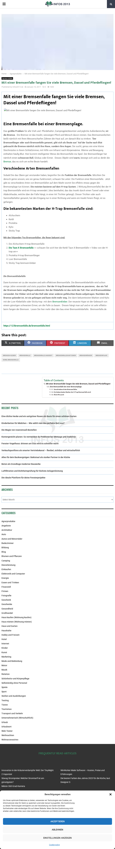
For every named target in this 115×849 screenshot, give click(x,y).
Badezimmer (7, 543)
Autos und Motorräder (11, 539)
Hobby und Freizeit (10, 635)
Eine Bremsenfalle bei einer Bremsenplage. (66, 387)
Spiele (4, 687)
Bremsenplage (101, 355)
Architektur (6, 530)
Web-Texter (7, 731)
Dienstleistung (8, 565)
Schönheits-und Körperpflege (15, 678)
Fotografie (6, 595)
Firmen (4, 591)
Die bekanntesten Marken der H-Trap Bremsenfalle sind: (72, 392)
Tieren (4, 705)
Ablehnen (57, 829)
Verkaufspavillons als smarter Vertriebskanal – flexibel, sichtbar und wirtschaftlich (40, 450)
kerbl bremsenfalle (11, 360)
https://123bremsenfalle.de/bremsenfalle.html (26, 325)
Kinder (4, 648)
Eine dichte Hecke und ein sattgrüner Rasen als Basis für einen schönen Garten (39, 416)
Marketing (6, 657)
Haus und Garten (9, 626)
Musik (4, 670)
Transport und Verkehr (12, 713)
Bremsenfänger (86, 355)
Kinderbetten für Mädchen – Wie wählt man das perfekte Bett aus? (33, 423)
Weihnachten (7, 735)
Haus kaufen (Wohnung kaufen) (16, 617)
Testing (5, 700)
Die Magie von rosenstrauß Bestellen (19, 430)
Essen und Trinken (10, 582)
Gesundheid (7, 608)
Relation (5, 674)
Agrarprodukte (7, 78)
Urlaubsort (6, 726)
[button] (110, 794)
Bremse (7, 161)
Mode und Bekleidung (11, 661)
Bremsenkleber (59, 301)
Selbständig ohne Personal (14, 683)
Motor (4, 665)
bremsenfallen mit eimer (66, 355)
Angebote (6, 525)
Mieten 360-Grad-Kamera (13, 786)
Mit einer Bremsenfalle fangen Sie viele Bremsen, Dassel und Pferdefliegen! (78, 384)
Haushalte (6, 630)
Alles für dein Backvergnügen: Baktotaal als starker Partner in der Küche (35, 457)
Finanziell (6, 587)
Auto (3, 534)
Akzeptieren (57, 821)
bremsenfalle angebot (43, 355)
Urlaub (4, 722)
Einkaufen (6, 569)
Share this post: (59, 394)
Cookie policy (54, 845)
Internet (5, 643)
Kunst (4, 652)
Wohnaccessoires (9, 739)
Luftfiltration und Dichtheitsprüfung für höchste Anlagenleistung (32, 471)
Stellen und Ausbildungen (13, 696)
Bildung (5, 547)
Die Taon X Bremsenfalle (21, 247)
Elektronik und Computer (13, 573)
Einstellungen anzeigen (57, 838)
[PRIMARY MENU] (4, 4)
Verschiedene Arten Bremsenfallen (65, 389)
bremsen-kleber (9, 355)
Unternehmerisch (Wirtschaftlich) (17, 718)
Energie (5, 578)
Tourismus (6, 709)
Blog (3, 552)
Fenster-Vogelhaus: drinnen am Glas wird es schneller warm (30, 443)
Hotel (4, 639)
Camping (5, 560)
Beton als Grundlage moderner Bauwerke (21, 464)
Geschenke (6, 604)
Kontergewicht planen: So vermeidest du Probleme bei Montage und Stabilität (38, 437)
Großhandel (7, 613)
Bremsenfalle (24, 355)
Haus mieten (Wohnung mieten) (16, 622)
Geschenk (6, 600)
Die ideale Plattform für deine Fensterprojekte (23, 477)
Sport (4, 691)
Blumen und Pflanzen (11, 556)
